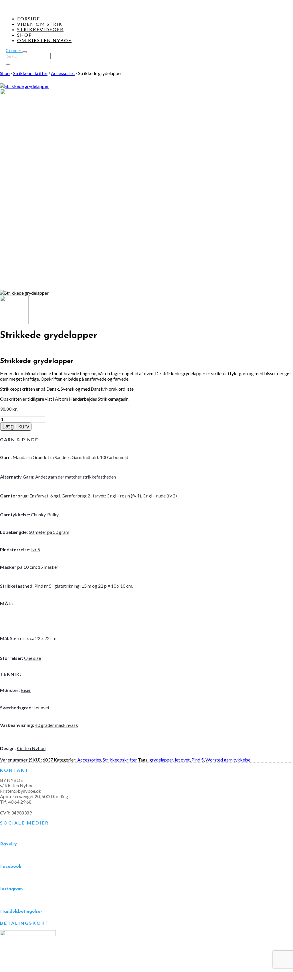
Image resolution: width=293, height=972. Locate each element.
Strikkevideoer (40, 29)
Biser (26, 690)
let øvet (182, 759)
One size (32, 658)
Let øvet (41, 707)
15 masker (48, 567)
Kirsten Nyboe (31, 748)
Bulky (53, 514)
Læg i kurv (15, 426)
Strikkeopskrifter (30, 73)
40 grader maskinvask (56, 725)
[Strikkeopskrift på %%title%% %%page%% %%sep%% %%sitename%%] (24, 86)
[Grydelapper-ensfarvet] (100, 287)
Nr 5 (35, 549)
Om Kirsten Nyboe (44, 40)
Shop (24, 35)
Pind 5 (197, 759)
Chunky (38, 514)
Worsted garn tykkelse (227, 759)
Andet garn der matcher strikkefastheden (75, 476)
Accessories (63, 73)
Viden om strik (39, 24)
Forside (28, 18)
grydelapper (161, 759)
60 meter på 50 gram (49, 532)
